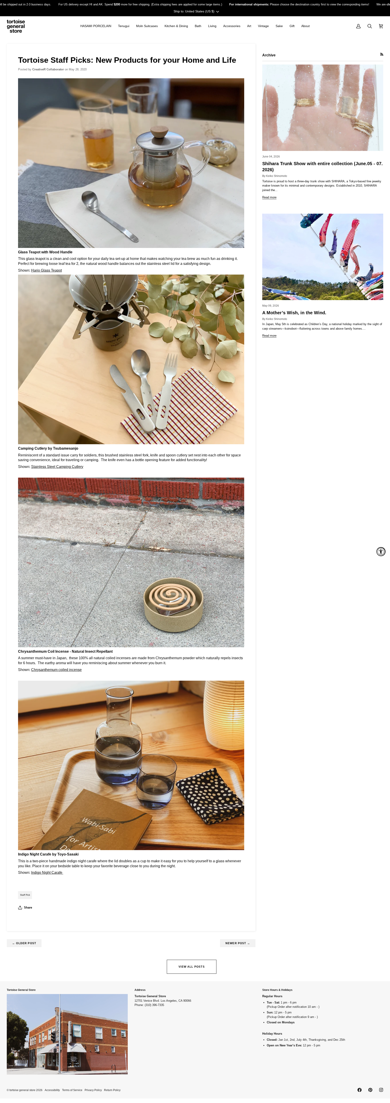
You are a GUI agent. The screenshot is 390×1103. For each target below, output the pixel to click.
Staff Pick (25, 895)
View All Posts (191, 966)
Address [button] (140, 989)
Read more (269, 197)
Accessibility (52, 1090)
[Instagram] (381, 1090)
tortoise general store (22, 1090)
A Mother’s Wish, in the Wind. (294, 312)
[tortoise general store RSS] (381, 54)
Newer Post (237, 943)
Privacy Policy (93, 1090)
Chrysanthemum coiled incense (56, 670)
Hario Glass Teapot (46, 270)
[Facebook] (360, 1090)
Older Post (24, 943)
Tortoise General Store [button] (21, 989)
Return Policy (112, 1090)
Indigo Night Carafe (47, 872)
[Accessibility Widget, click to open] (380, 551)
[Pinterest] (370, 1090)
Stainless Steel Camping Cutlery (57, 467)
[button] (96, 26)
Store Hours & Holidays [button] (277, 989)
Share (28, 907)
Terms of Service (72, 1090)
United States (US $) (199, 11)
